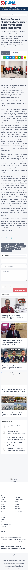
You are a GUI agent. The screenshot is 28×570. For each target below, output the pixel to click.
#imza (18, 248)
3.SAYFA (3, 519)
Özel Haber (11, 15)
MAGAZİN (3, 515)
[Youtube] (23, 490)
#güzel (4, 248)
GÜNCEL (3, 531)
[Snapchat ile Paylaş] (25, 57)
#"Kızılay (20, 244)
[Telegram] (25, 490)
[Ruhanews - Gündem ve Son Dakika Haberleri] (8, 3)
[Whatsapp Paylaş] (4, 57)
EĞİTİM (3, 517)
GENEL (16, 502)
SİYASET (3, 499)
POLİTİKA (17, 497)
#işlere (11, 248)
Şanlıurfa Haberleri (6, 495)
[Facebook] (18, 490)
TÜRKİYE (3, 506)
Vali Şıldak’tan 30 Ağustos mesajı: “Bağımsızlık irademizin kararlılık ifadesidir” (14, 8)
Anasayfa (4, 15)
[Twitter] (16, 490)
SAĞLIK (3, 509)
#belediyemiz (21, 246)
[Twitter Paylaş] (7, 57)
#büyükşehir (11, 246)
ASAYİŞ (17, 504)
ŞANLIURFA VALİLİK (6, 524)
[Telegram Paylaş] (13, 57)
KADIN (2, 504)
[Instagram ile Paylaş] (22, 57)
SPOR (2, 511)
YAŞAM (3, 529)
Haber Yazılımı (5, 487)
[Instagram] (20, 490)
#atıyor (4, 251)
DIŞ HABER (3, 526)
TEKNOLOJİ (18, 495)
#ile (4, 246)
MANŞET (17, 506)
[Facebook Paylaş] (10, 57)
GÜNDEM (3, 502)
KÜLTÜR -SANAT (19, 511)
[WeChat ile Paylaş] (19, 57)
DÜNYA (3, 497)
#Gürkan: (12, 244)
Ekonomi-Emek (19, 499)
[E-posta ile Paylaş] (16, 57)
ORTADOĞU (18, 509)
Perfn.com (21, 555)
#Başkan (5, 244)
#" (10, 251)
